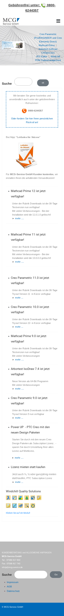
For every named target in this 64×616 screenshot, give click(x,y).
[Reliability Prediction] (8, 497)
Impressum (12, 582)
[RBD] (20, 497)
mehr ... (19, 297)
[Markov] (32, 497)
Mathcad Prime (47, 45)
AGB (9, 586)
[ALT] (32, 505)
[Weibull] (14, 505)
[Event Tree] (20, 505)
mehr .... (19, 218)
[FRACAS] (8, 505)
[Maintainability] (26, 505)
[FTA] (27, 497)
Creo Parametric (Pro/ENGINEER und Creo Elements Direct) (48, 38)
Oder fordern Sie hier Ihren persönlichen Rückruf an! (32, 120)
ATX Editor (41, 56)
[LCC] (39, 497)
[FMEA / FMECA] (14, 497)
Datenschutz (13, 591)
